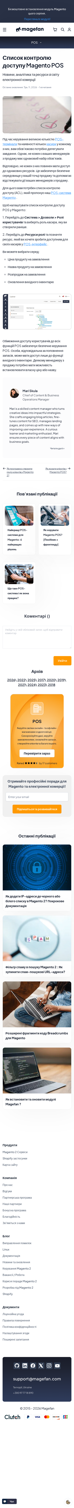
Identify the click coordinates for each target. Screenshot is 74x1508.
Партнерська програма (17, 1197)
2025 (31, 680)
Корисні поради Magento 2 (20, 1281)
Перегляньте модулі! (37, 19)
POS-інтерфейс (35, 244)
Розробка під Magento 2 (18, 1287)
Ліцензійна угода (13, 1314)
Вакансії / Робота (13, 1275)
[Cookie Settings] (68, 1502)
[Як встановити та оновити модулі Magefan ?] (37, 1070)
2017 (41, 680)
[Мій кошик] (55, 29)
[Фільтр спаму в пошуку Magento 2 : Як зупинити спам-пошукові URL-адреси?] (37, 938)
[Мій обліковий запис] (69, 29)
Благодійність (11, 1216)
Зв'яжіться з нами (14, 1223)
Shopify (8, 1294)
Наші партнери (12, 1204)
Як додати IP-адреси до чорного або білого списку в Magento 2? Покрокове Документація (35, 901)
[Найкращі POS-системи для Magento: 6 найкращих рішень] (19, 516)
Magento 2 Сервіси (15, 1152)
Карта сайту (10, 1164)
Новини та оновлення (16, 1262)
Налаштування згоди (16, 1333)
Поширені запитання (16, 1339)
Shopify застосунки (15, 1158)
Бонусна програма (14, 1210)
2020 (51, 680)
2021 (21, 685)
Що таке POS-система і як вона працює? (18, 593)
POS (34, 42)
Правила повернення (16, 1320)
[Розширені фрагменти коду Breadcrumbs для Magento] (37, 1004)
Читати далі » (57, 448)
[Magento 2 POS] (37, 731)
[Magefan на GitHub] (16, 1365)
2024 (32, 685)
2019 (61, 680)
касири (51, 144)
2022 (21, 680)
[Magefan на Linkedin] (25, 1365)
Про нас (8, 1185)
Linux (6, 1249)
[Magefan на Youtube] (57, 1365)
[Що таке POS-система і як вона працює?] (19, 574)
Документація (11, 1256)
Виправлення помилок (17, 1243)
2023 (42, 685)
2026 (11, 680)
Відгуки (7, 1191)
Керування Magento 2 (17, 1268)
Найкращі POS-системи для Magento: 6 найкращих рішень (17, 539)
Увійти (62, 661)
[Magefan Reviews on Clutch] (12, 1417)
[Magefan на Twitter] (41, 1365)
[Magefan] (29, 30)
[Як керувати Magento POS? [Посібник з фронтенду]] (55, 516)
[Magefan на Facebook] (33, 1365)
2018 (51, 685)
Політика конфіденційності (19, 1326)
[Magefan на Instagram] (49, 1365)
